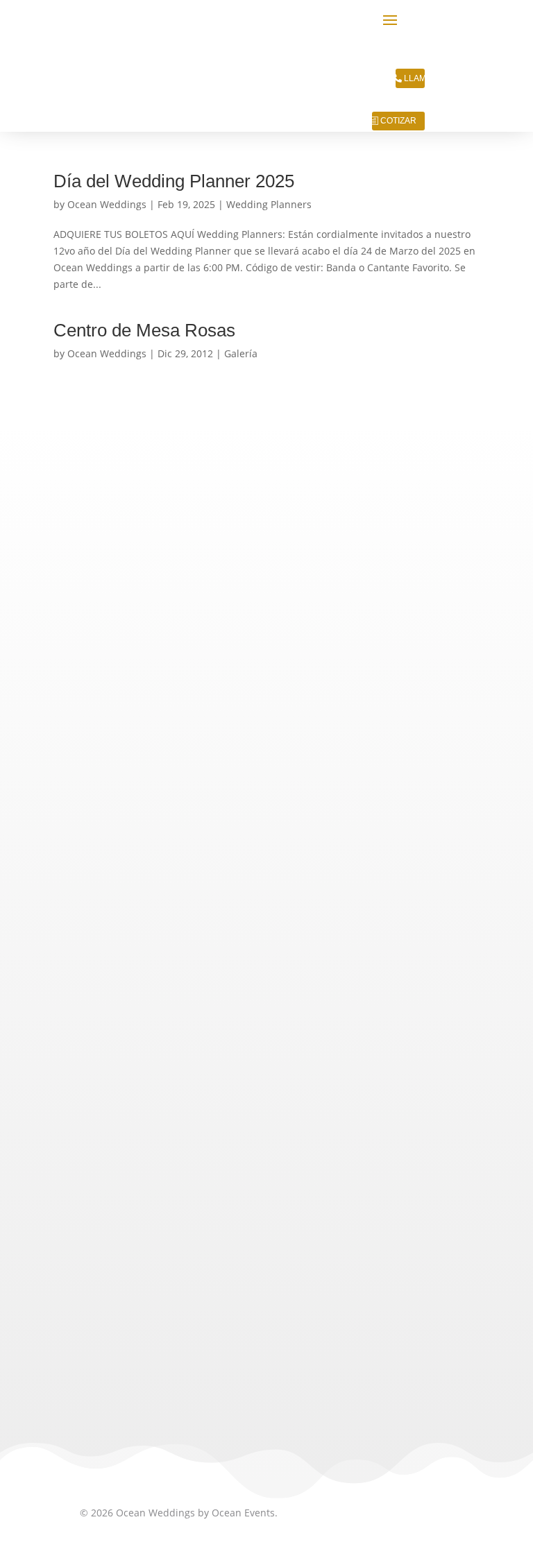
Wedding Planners (269, 204)
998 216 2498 (213, 1023)
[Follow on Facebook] (160, 1232)
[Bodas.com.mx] (116, 1355)
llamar (415, 78)
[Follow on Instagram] (127, 1232)
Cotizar (398, 121)
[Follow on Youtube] (227, 1232)
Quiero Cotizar (266, 632)
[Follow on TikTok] (94, 1232)
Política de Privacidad (129, 1122)
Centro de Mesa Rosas (144, 330)
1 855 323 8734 (241, 997)
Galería (240, 353)
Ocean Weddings (106, 204)
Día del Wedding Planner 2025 (173, 181)
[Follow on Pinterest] (194, 1232)
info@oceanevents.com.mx (167, 1047)
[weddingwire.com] (204, 1355)
